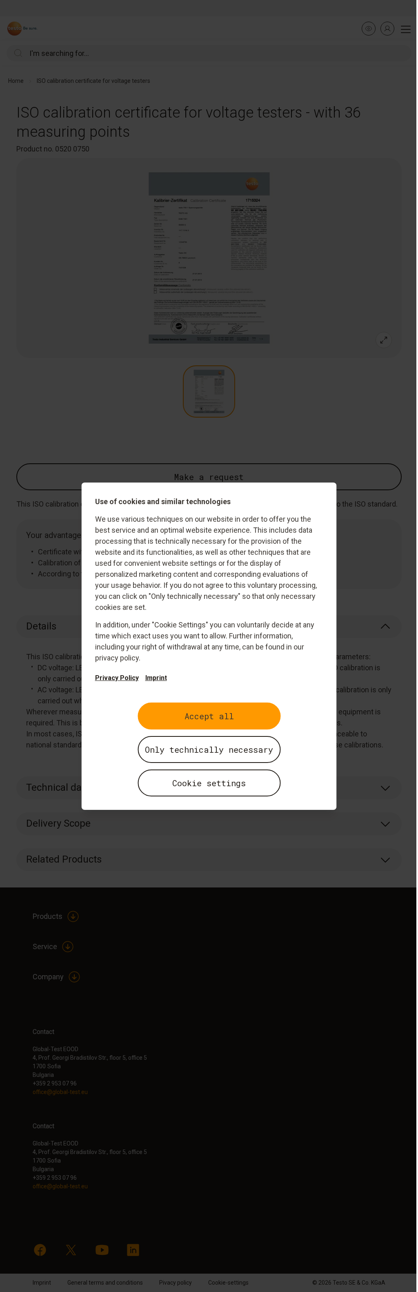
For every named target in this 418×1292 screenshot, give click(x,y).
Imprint (156, 678)
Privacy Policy (117, 678)
